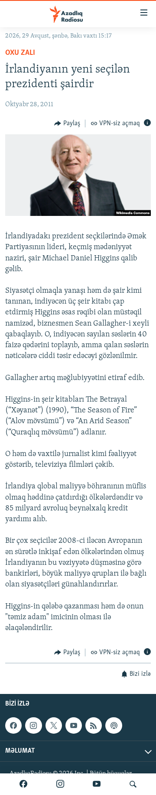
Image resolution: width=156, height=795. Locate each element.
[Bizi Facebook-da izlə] (23, 784)
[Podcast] (113, 725)
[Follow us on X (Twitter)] (54, 725)
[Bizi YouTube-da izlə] (96, 784)
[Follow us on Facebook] (13, 725)
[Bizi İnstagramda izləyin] (60, 784)
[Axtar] (133, 784)
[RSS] (93, 725)
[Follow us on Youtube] (73, 725)
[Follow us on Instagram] (33, 725)
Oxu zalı (20, 53)
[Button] (67, 123)
